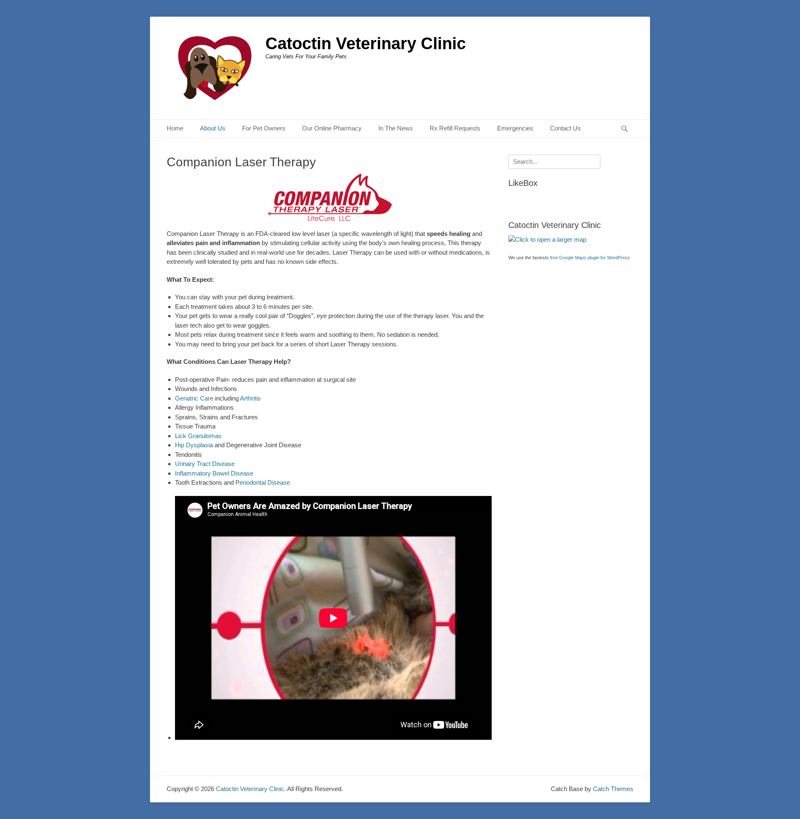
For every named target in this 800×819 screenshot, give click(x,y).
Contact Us (565, 128)
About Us (212, 128)
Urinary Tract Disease (205, 463)
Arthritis (250, 398)
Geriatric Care (194, 398)
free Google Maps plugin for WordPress (590, 257)
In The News (395, 128)
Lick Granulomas (198, 435)
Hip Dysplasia (194, 444)
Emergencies (515, 128)
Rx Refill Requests (455, 128)
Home (175, 128)
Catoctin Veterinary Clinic (365, 43)
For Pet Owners (263, 128)
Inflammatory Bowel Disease (214, 473)
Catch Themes (613, 788)
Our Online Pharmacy (332, 128)
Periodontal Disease (262, 482)
